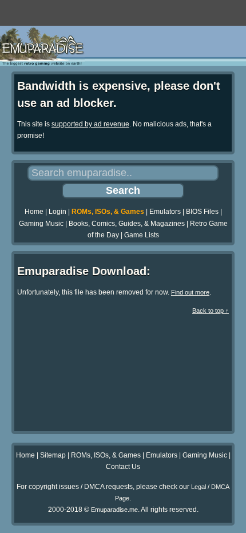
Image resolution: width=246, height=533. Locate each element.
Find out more (190, 292)
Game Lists (141, 235)
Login (57, 212)
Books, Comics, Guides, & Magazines (127, 224)
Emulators (165, 212)
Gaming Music (41, 224)
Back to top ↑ (210, 310)
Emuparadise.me (114, 509)
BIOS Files (202, 212)
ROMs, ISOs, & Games (108, 212)
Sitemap (53, 455)
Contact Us (123, 467)
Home (34, 212)
